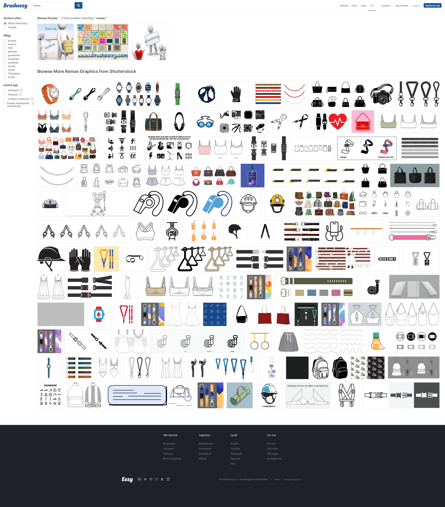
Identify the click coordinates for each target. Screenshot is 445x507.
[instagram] (156, 479)
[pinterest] (150, 479)
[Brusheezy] (15, 6)
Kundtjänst (205, 453)
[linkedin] (168, 479)
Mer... (234, 463)
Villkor (277, 479)
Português (236, 453)
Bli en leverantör (172, 458)
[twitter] (145, 479)
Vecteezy (168, 448)
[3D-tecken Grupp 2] (55, 42)
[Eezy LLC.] (127, 479)
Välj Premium (402, 5)
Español (235, 448)
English (235, 443)
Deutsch (235, 458)
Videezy (168, 453)
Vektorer (344, 5)
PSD (372, 5)
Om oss (271, 443)
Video (363, 5)
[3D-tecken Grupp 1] (150, 42)
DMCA (202, 458)
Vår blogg (272, 453)
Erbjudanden (206, 443)
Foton (354, 5)
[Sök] (78, 5)
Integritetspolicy (292, 479)
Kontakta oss (274, 458)
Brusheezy (169, 443)
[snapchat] (162, 479)
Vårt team (272, 448)
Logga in (416, 5)
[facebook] (139, 479)
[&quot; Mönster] (102, 42)
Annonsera (205, 448)
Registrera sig (432, 5)
